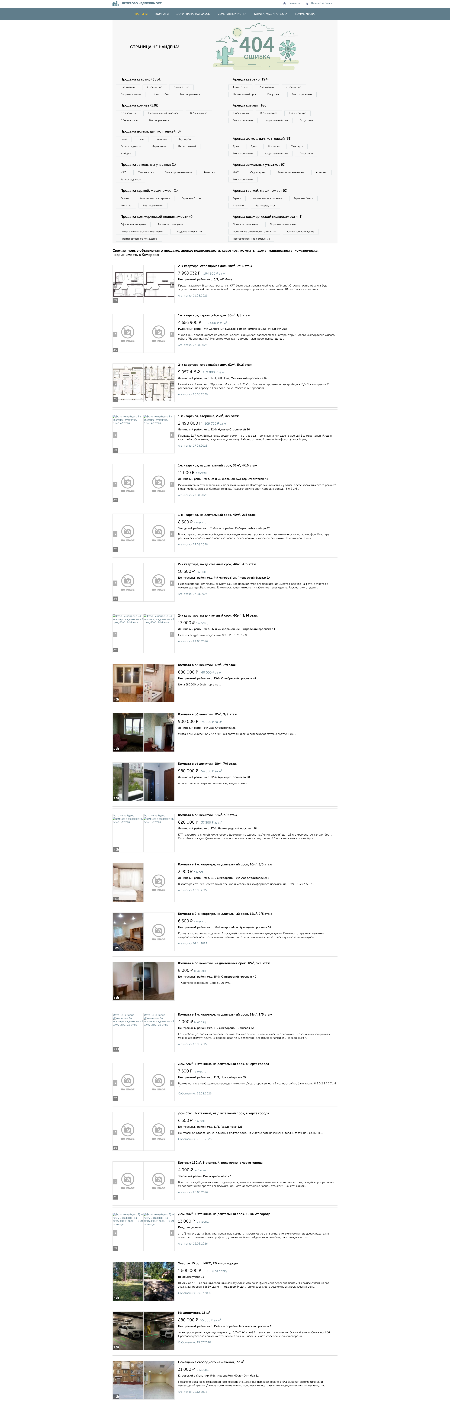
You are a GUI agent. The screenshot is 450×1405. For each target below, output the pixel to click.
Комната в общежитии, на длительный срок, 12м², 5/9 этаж (224, 963)
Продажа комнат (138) (139, 105)
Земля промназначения (178, 172)
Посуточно (273, 94)
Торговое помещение (170, 224)
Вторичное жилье (131, 94)
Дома (124, 139)
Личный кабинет (321, 3)
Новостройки (161, 94)
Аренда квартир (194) (251, 79)
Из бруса (126, 153)
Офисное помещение (133, 224)
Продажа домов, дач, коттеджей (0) (150, 131)
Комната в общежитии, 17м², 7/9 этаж (207, 665)
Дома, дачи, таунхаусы (193, 14)
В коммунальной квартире (163, 113)
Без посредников (190, 94)
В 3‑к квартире (129, 120)
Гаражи (125, 198)
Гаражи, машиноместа (270, 14)
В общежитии (128, 113)
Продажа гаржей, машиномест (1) (149, 191)
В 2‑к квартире (198, 113)
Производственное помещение (139, 239)
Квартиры (141, 14)
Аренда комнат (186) (250, 105)
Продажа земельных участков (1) (148, 165)
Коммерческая (305, 14)
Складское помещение (188, 231)
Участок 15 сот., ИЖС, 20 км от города (208, 1263)
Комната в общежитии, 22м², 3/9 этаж (207, 815)
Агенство (209, 172)
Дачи (141, 139)
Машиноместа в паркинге (155, 198)
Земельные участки (232, 14)
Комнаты (162, 14)
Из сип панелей (187, 146)
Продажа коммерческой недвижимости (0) (157, 217)
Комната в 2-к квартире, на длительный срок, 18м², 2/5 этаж (225, 914)
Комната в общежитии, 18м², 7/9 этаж (207, 763)
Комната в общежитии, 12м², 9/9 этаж (207, 714)
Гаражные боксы (191, 198)
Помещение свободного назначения (142, 231)
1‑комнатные (128, 87)
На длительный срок (244, 94)
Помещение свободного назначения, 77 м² (211, 1362)
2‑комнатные (154, 87)
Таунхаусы (185, 139)
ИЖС (123, 172)
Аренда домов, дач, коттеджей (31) (262, 139)
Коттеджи (161, 139)
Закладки (294, 3)
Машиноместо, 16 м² (194, 1312)
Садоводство (146, 172)
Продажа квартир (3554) (140, 79)
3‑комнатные (181, 87)
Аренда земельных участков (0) (259, 165)
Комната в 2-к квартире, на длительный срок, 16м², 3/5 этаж (225, 864)
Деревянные (159, 146)
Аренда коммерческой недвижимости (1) (267, 217)
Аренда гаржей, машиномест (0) (260, 191)
